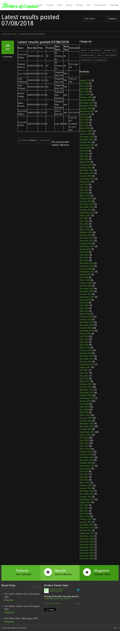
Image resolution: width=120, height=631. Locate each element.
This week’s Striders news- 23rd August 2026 (22, 595)
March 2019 (85, 314)
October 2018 (86, 328)
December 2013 (87, 491)
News (59, 5)
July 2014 (84, 471)
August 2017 (85, 367)
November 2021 (87, 241)
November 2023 (87, 173)
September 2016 (87, 398)
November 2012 (87, 527)
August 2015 (85, 435)
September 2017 (87, 364)
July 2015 (84, 437)
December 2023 (87, 170)
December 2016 (87, 390)
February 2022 (86, 232)
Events (83, 50)
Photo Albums (100, 5)
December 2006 (87, 550)
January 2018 (86, 353)
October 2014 (86, 463)
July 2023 (84, 184)
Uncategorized (100, 60)
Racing (69, 5)
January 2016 (86, 421)
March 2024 (85, 162)
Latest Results (44, 140)
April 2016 (84, 412)
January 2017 (86, 387)
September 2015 (87, 432)
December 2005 (87, 553)
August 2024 (85, 148)
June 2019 (84, 305)
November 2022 (87, 207)
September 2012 (87, 533)
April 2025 (84, 125)
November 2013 (87, 494)
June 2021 (84, 255)
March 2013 (85, 516)
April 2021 (84, 260)
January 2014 (86, 488)
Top (114, 628)
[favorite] (79, 598)
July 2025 (84, 117)
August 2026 (85, 80)
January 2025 (86, 134)
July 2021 (84, 252)
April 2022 (84, 226)
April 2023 (84, 193)
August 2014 (85, 468)
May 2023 (84, 190)
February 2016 (86, 418)
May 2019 (84, 308)
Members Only (109, 50)
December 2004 (87, 556)
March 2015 (85, 449)
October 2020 (86, 269)
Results (60, 571)
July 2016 (84, 404)
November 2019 (87, 291)
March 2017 (85, 381)
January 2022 (86, 235)
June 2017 (84, 373)
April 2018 (84, 345)
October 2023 (86, 176)
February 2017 (86, 384)
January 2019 (86, 319)
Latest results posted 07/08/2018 (43, 42)
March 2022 (85, 229)
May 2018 (84, 342)
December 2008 (87, 544)
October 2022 (86, 210)
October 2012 (86, 530)
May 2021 (84, 257)
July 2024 (84, 151)
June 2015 (84, 440)
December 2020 (87, 263)
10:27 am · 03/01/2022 (52, 598)
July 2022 (84, 218)
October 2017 (86, 362)
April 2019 (84, 311)
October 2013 (86, 497)
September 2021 (87, 246)
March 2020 (85, 280)
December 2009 (87, 542)
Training (79, 5)
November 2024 (87, 139)
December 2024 (87, 136)
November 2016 (87, 392)
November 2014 (87, 460)
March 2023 (85, 196)
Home (40, 5)
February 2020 (86, 283)
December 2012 (87, 525)
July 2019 (84, 302)
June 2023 (84, 187)
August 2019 (85, 300)
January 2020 (86, 286)
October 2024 (86, 142)
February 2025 (86, 131)
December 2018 (87, 322)
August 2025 (85, 114)
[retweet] (76, 598)
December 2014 (87, 457)
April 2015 (84, 446)
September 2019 (87, 297)
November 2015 (87, 426)
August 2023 (85, 181)
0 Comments (7, 57)
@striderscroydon (56, 605)
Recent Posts (86, 60)
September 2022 (87, 212)
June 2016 (84, 407)
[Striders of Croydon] (46, 607)
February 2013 (86, 519)
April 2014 (84, 480)
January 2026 (86, 100)
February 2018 (86, 350)
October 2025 (86, 108)
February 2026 (86, 97)
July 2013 (84, 505)
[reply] (74, 598)
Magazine (101, 571)
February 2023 (86, 198)
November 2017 (87, 359)
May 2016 (84, 409)
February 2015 (86, 452)
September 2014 (87, 466)
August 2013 (85, 502)
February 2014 (86, 485)
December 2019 (87, 288)
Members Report (87, 55)
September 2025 (87, 111)
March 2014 (85, 482)
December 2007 (87, 547)
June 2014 (84, 474)
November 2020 (87, 266)
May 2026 (84, 89)
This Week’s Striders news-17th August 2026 (22, 608)
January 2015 (86, 454)
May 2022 (84, 224)
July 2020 (84, 277)
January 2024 (86, 167)
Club (89, 5)
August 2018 (85, 333)
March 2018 (85, 347)
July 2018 (84, 336)
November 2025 (87, 106)
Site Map (114, 5)
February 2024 (86, 165)
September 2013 (87, 499)
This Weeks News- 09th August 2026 (21, 618)
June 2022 (84, 221)
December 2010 (87, 539)
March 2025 (85, 128)
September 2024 (87, 145)
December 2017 (87, 356)
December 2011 (87, 536)
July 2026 (84, 83)
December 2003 (87, 558)
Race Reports (110, 55)
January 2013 (86, 522)
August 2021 (85, 249)
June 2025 (84, 120)
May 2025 (84, 122)
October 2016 (86, 395)
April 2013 (84, 513)
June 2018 (84, 339)
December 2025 (87, 103)
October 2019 (86, 294)
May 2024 (84, 156)
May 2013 (84, 511)
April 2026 (84, 91)
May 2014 (84, 477)
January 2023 (86, 201)
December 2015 (87, 423)
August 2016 (85, 401)
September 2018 (87, 331)
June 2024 (84, 153)
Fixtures (50, 5)
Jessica (33, 140)
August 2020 (85, 274)
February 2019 (86, 317)
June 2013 (84, 508)
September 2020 (87, 271)
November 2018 (87, 325)
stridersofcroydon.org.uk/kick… (58, 593)
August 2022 (85, 215)
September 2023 (87, 179)
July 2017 (84, 370)
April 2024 (84, 159)
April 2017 (84, 378)
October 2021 (86, 243)
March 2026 (85, 94)
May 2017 (84, 376)
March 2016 (85, 415)
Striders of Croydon (56, 604)
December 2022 (87, 204)
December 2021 (87, 238)
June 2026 (84, 86)
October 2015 (86, 429)
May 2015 (84, 443)
